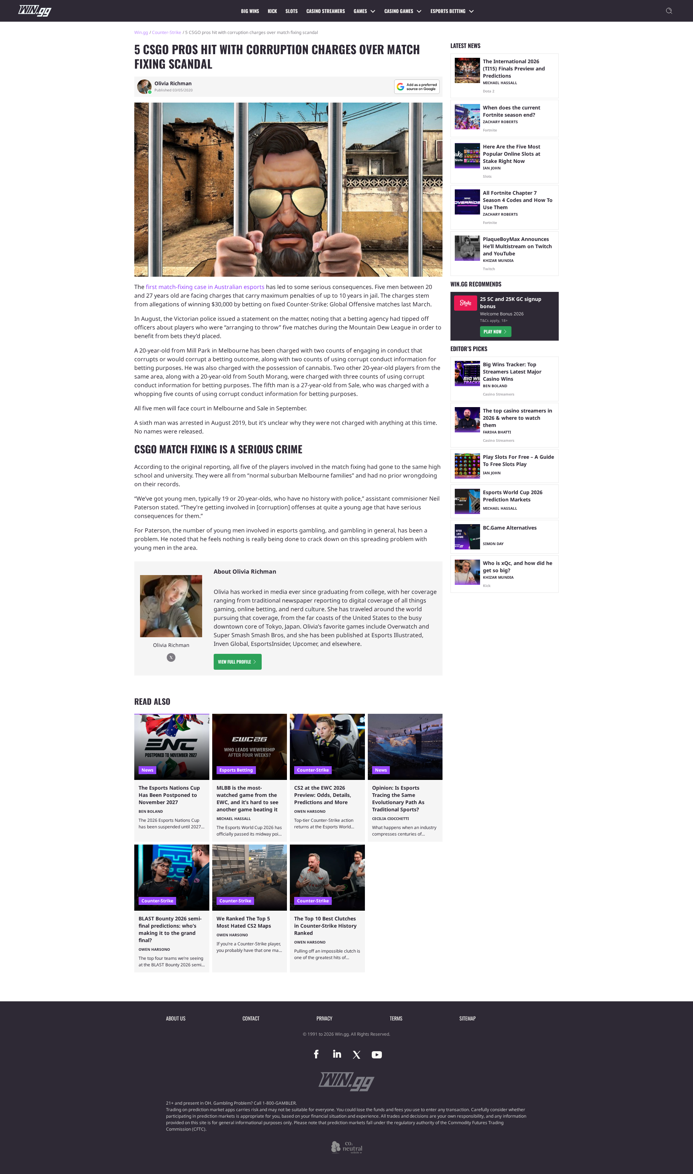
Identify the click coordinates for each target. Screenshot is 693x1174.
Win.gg (141, 32)
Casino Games (398, 10)
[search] (669, 11)
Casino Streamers (325, 10)
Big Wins (250, 10)
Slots (292, 10)
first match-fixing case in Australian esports (205, 287)
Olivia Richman (173, 83)
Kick (272, 10)
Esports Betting (448, 10)
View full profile (234, 662)
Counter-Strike (166, 32)
